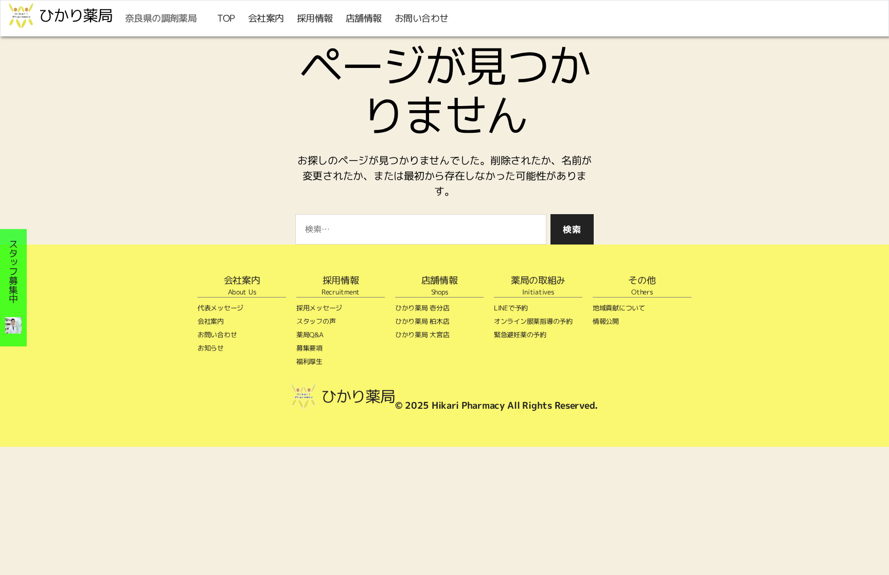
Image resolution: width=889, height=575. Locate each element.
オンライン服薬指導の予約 (533, 321)
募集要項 (309, 348)
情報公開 (606, 321)
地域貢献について (619, 307)
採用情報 (315, 18)
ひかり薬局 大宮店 (422, 334)
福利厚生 (309, 361)
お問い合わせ (422, 18)
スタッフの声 (315, 321)
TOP (226, 18)
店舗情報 (364, 18)
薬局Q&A (310, 334)
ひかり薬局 (76, 15)
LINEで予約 (511, 307)
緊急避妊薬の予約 (520, 334)
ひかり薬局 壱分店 (422, 307)
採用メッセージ (319, 307)
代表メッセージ (220, 307)
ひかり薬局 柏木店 (422, 321)
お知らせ (211, 348)
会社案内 (266, 18)
